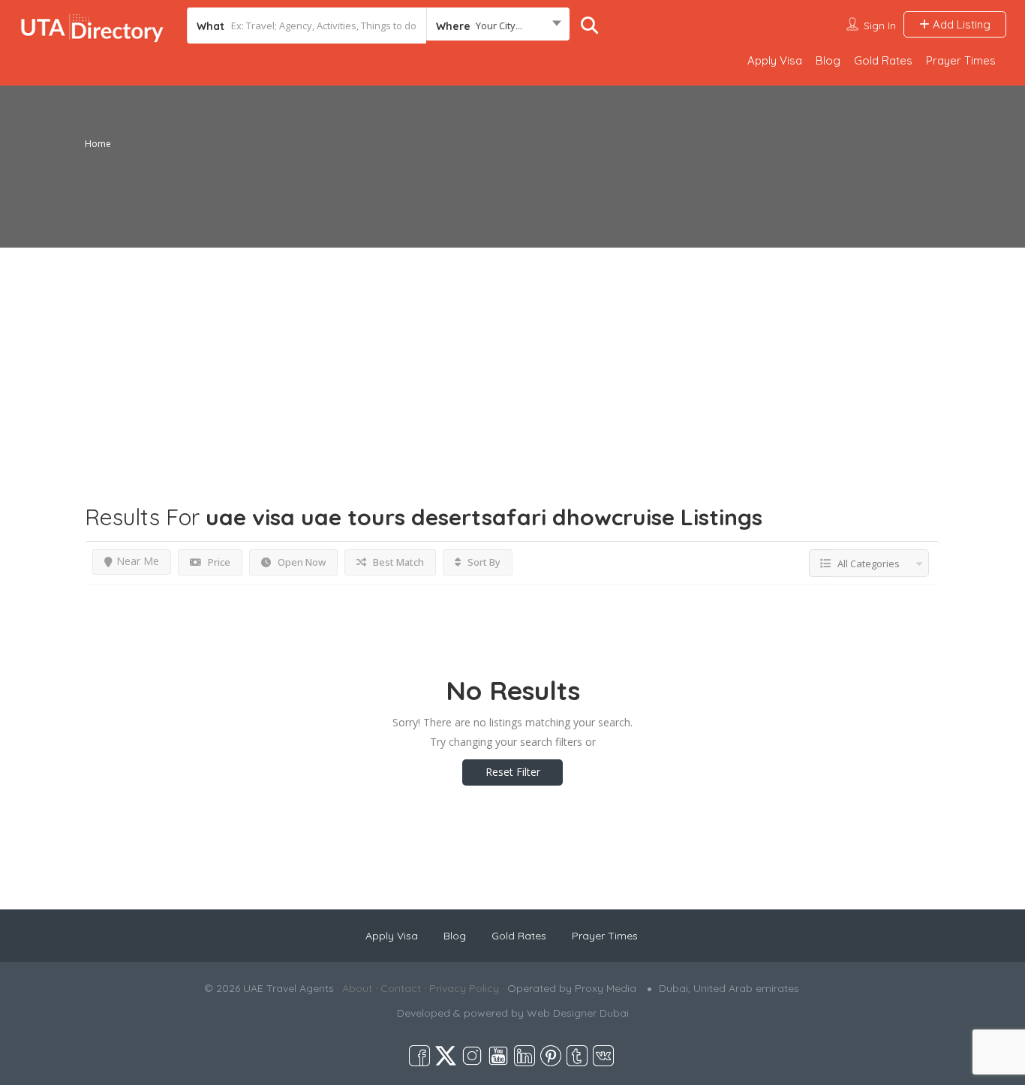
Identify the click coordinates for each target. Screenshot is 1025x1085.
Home (98, 143)
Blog (828, 60)
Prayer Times (961, 60)
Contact (400, 988)
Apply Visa (774, 60)
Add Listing (960, 24)
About (357, 988)
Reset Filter (512, 772)
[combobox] (498, 25)
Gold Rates (883, 60)
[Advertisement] (512, 353)
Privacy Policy (464, 988)
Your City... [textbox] (499, 25)
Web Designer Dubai (578, 1013)
